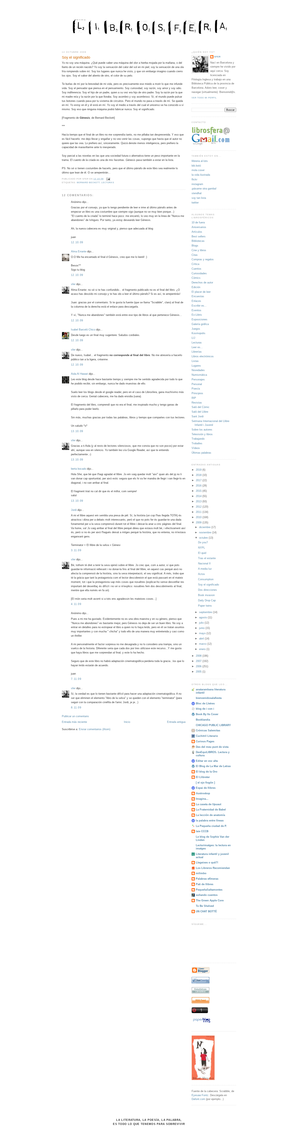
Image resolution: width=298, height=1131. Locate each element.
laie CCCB (202, 831)
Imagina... (202, 798)
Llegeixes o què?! (207, 862)
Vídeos (196, 448)
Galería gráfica (200, 324)
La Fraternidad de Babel (211, 809)
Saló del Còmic (200, 407)
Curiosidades (199, 273)
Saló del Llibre (200, 411)
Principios (197, 393)
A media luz (205, 568)
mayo (202, 633)
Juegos (196, 328)
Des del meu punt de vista (212, 746)
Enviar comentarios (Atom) (94, 729)
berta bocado (78, 468)
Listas (195, 361)
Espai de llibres (205, 787)
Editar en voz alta (207, 760)
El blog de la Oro (206, 771)
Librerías (197, 351)
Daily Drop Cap (207, 600)
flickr (194, 179)
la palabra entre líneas (210, 820)
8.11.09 (76, 707)
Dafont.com (198, 1099)
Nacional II (204, 563)
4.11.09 (76, 604)
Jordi (74, 509)
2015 (199, 490)
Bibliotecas (198, 240)
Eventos (196, 310)
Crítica (195, 264)
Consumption (205, 579)
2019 (199, 469)
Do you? (203, 542)
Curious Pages (205, 741)
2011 (199, 511)
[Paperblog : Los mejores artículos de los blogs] (202, 1022)
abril (202, 638)
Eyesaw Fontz (200, 1095)
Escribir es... (199, 305)
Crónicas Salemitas (208, 730)
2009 (199, 522)
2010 (199, 517)
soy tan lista (199, 197)
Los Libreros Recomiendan (213, 868)
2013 (199, 501)
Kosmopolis (198, 333)
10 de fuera (198, 222)
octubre (204, 537)
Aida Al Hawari (80, 373)
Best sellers (199, 236)
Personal (197, 384)
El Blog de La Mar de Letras (213, 766)
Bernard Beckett (88, 182)
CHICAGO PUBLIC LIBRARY (213, 725)
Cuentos (196, 268)
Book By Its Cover (207, 714)
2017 (199, 480)
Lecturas (107, 182)
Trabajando (198, 438)
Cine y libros (199, 250)
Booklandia (203, 719)
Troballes (197, 443)
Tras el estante (207, 558)
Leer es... (197, 347)
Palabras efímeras (207, 878)
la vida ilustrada (201, 174)
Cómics (196, 277)
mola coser (198, 170)
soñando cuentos (207, 894)
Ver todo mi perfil (204, 98)
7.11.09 (76, 678)
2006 (199, 666)
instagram (197, 184)
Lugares (196, 365)
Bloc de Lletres (205, 703)
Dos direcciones (207, 589)
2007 (199, 661)
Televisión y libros (202, 434)
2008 (199, 655)
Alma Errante (78, 251)
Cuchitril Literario (207, 735)
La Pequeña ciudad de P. (211, 826)
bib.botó (196, 165)
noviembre (205, 532)
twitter (195, 202)
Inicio (127, 721)
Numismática (199, 374)
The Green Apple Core (210, 900)
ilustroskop (203, 793)
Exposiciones (199, 319)
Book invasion (206, 595)
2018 (199, 475)
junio (202, 628)
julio (202, 622)
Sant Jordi (198, 416)
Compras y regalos (203, 259)
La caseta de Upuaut (208, 804)
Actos (201, 574)
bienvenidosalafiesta (209, 697)
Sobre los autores (202, 429)
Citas (195, 254)
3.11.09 (76, 550)
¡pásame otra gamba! (204, 188)
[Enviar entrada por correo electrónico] (107, 179)
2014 (199, 496)
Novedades (198, 370)
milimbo (201, 873)
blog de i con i (205, 708)
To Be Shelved (205, 905)
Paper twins (205, 605)
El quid (202, 552)
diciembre (205, 527)
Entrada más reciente (74, 721)
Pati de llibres (204, 884)
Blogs (195, 245)
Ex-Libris (197, 314)
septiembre (206, 612)
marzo (203, 643)
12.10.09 (77, 242)
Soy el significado (76, 57)
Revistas (197, 402)
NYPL (201, 547)
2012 (199, 506)
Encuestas (198, 296)
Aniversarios (199, 227)
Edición (196, 287)
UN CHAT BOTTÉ (206, 911)
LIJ (193, 337)
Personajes (198, 379)
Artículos (197, 231)
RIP (194, 397)
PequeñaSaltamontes (209, 889)
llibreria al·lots (200, 160)
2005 (199, 671)
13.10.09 (77, 431)
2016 (199, 485)
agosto (203, 617)
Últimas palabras (201, 452)
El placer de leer (201, 291)
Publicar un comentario (75, 716)
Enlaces (196, 300)
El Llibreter (203, 777)
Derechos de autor (202, 282)
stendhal (197, 193)
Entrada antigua (176, 721)
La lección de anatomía (210, 815)
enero (202, 649)
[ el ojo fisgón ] (205, 782)
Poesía (196, 388)
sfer (73, 284)
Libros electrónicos (203, 356)
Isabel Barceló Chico (83, 329)
